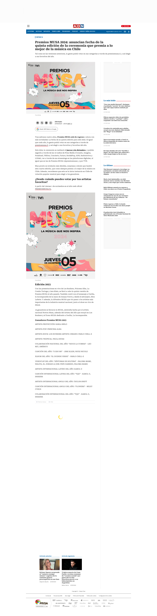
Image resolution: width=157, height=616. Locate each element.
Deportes (47, 31)
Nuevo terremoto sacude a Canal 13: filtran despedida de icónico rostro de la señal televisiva (117, 141)
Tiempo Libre (56, 31)
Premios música (42, 402)
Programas (66, 31)
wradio (75, 603)
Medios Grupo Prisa (41, 606)
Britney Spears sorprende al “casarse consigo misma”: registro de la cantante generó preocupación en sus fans (50, 576)
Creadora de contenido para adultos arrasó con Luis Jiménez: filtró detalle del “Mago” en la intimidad (117, 130)
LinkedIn (46, 123)
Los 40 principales (65, 600)
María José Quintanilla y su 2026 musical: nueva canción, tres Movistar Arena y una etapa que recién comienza (117, 180)
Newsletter (125, 31)
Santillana (73, 600)
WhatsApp (51, 123)
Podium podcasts (74, 605)
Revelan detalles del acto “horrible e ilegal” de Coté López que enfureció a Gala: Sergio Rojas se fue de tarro (116, 152)
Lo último (30, 31)
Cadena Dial (88, 603)
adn (105, 600)
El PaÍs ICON (81, 605)
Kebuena (110, 603)
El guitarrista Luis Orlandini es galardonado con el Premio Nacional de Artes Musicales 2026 (117, 214)
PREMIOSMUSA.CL (43, 189)
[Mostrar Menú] (28, 26)
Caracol (111, 600)
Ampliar (91, 65)
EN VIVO (126, 26)
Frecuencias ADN (58, 596)
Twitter (42, 123)
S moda (89, 605)
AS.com (98, 600)
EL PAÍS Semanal (95, 603)
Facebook (37, 123)
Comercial (48, 596)
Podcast (75, 31)
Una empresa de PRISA (41, 602)
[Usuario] (129, 31)
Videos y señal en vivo (87, 31)
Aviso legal (67, 596)
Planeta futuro (103, 603)
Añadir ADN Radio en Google (48, 129)
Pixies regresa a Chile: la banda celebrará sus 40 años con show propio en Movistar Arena (117, 205)
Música (39, 37)
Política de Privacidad (78, 596)
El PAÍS (57, 600)
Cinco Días (82, 603)
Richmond (56, 605)
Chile (51, 402)
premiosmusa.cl (41, 145)
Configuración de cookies (105, 596)
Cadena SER (92, 600)
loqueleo (98, 605)
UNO (69, 603)
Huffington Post (60, 603)
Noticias (39, 31)
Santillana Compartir (84, 600)
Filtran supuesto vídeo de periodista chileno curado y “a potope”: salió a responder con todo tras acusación (116, 118)
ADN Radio (78, 26)
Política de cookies (91, 596)
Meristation (106, 605)
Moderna (65, 605)
